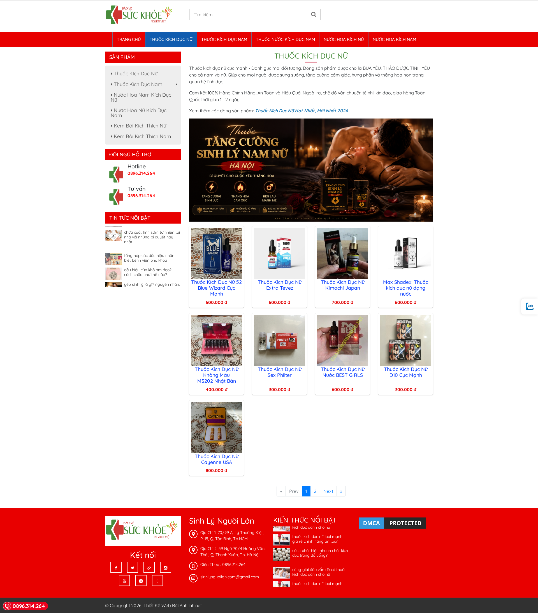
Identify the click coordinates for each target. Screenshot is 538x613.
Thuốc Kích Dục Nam (224, 39)
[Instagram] (166, 567)
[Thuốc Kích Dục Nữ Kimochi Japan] (342, 253)
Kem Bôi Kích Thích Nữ (139, 125)
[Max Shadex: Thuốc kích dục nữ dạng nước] (405, 253)
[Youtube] (124, 580)
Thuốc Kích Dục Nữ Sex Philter (280, 372)
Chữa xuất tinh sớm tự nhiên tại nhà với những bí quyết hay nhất (152, 227)
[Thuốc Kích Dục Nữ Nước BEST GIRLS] (342, 340)
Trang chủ (129, 39)
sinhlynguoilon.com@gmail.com (229, 576)
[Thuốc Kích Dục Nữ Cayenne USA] (216, 427)
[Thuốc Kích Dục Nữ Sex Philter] (279, 340)
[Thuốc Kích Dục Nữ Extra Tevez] (279, 253)
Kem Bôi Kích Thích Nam (141, 136)
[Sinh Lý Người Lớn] (140, 15)
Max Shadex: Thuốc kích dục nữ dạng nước (405, 288)
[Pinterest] (157, 580)
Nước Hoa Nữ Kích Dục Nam (138, 113)
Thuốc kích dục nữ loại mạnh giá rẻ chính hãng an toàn (317, 529)
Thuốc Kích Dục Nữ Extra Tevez (280, 285)
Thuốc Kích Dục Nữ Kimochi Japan (343, 285)
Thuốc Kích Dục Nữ (171, 39)
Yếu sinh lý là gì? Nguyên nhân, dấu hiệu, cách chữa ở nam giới (152, 277)
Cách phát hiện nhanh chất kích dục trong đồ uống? (320, 543)
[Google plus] (149, 567)
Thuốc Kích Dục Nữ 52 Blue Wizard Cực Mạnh (216, 288)
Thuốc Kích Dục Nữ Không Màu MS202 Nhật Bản (216, 375)
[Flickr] (141, 580)
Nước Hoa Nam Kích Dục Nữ (141, 97)
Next (328, 491)
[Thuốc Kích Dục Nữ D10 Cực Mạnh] (405, 340)
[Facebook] (116, 567)
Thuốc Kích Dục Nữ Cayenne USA (216, 459)
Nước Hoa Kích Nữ (344, 39)
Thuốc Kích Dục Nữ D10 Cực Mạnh (406, 372)
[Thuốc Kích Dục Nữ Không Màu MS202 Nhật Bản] (216, 340)
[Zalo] (529, 307)
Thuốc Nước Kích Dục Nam (285, 39)
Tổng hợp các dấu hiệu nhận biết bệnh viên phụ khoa (149, 248)
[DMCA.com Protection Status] (392, 522)
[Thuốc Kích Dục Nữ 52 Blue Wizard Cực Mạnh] (216, 253)
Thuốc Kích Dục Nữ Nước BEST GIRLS (343, 372)
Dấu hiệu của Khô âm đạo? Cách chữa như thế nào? (147, 262)
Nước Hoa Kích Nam (394, 39)
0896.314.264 (141, 173)
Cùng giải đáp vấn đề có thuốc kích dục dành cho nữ (319, 562)
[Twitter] (132, 567)
